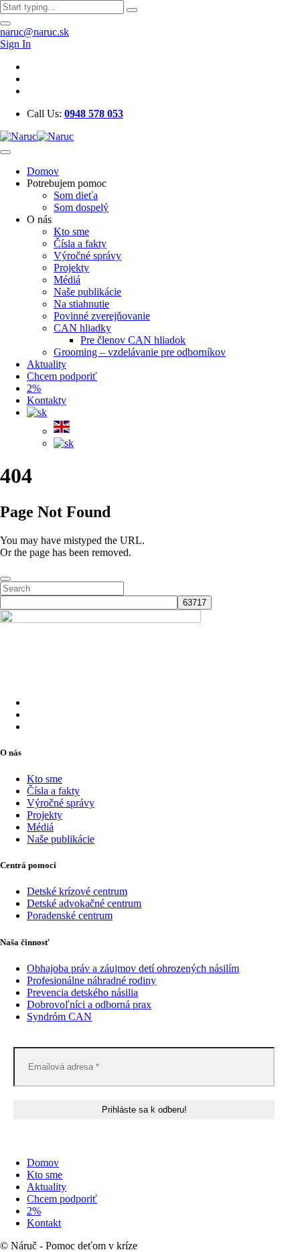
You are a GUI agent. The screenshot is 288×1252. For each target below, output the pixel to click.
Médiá (67, 279)
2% (34, 388)
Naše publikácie (87, 291)
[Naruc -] (37, 136)
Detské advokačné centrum (84, 903)
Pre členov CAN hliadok (133, 340)
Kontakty (46, 400)
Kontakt (44, 1223)
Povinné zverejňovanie (102, 316)
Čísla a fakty (80, 243)
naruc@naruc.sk (34, 32)
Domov (43, 171)
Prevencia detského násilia (82, 992)
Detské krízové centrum (77, 891)
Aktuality (46, 364)
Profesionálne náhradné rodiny (91, 980)
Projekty (71, 267)
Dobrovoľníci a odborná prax (89, 1004)
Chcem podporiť (62, 376)
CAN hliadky (82, 328)
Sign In (15, 44)
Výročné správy (87, 255)
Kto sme (71, 231)
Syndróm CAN (59, 1016)
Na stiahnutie (81, 303)
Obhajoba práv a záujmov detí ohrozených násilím (133, 968)
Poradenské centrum (70, 915)
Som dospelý (81, 207)
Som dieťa (76, 195)
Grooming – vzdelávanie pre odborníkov (140, 352)
